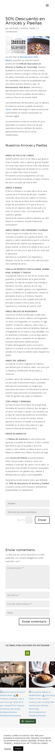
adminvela (13, 28)
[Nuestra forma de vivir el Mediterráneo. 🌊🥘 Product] (13, 703)
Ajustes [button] (7, 748)
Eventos (24, 28)
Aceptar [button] (18, 748)
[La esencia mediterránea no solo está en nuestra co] (13, 674)
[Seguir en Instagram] (27, 653)
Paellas (32, 28)
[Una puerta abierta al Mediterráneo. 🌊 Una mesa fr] (42, 703)
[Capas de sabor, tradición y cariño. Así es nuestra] (42, 674)
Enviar (42, 520)
